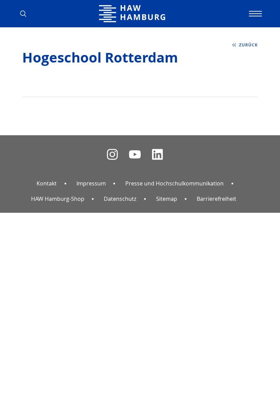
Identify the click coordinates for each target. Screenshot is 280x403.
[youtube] (135, 154)
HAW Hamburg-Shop (57, 199)
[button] (25, 13)
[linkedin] (157, 154)
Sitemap (166, 199)
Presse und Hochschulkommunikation (174, 183)
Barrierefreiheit (216, 199)
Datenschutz (120, 199)
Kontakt (47, 183)
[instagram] (112, 154)
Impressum (91, 183)
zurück (248, 45)
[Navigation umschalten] (254, 13)
